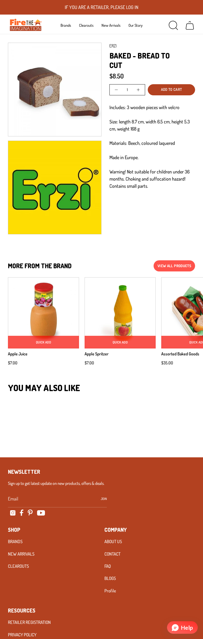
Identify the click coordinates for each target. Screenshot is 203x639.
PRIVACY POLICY (22, 634)
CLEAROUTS (18, 566)
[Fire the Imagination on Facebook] (22, 513)
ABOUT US (113, 541)
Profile (110, 590)
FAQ (107, 566)
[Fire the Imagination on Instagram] (13, 513)
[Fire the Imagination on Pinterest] (30, 513)
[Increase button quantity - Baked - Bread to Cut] (138, 89)
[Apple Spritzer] (120, 312)
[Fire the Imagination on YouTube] (41, 513)
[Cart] (190, 25)
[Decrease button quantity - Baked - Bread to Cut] (117, 89)
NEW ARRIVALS (21, 554)
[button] (66, 25)
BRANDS (15, 541)
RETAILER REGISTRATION (29, 622)
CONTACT (112, 554)
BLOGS (110, 578)
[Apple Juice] (43, 312)
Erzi (113, 45)
